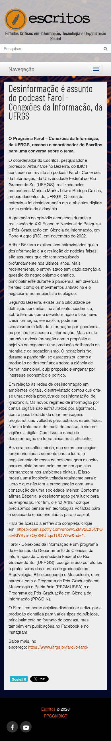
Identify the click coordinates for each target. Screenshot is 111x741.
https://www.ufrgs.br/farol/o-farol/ (58, 647)
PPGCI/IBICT (55, 716)
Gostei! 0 (19, 679)
